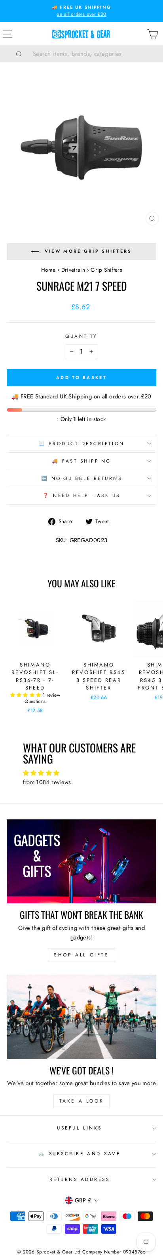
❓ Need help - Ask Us (81, 495)
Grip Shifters (106, 270)
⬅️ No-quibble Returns (81, 478)
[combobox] (91, 54)
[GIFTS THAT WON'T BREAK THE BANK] (81, 861)
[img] (81, 773)
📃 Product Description (81, 443)
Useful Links (79, 1127)
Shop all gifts (81, 954)
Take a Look (81, 1101)
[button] (26, 695)
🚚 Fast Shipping (81, 460)
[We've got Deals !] (81, 1017)
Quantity (81, 336)
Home (48, 270)
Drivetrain (73, 270)
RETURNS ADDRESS (79, 1179)
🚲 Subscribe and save (80, 1153)
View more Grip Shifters (88, 251)
